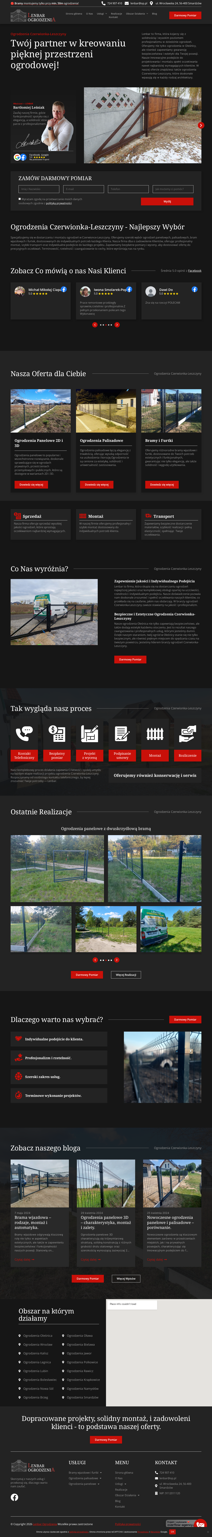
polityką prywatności (59, 203)
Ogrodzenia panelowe (82, 1484)
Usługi (100, 13)
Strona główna (74, 13)
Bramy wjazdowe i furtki (83, 1472)
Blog (154, 13)
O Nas (89, 13)
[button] (201, 125)
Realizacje (116, 13)
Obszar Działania (135, 13)
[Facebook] (14, 1497)
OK (172, 1531)
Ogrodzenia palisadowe (83, 1478)
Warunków (155, 1532)
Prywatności (143, 1532)
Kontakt (113, 17)
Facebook (194, 271)
